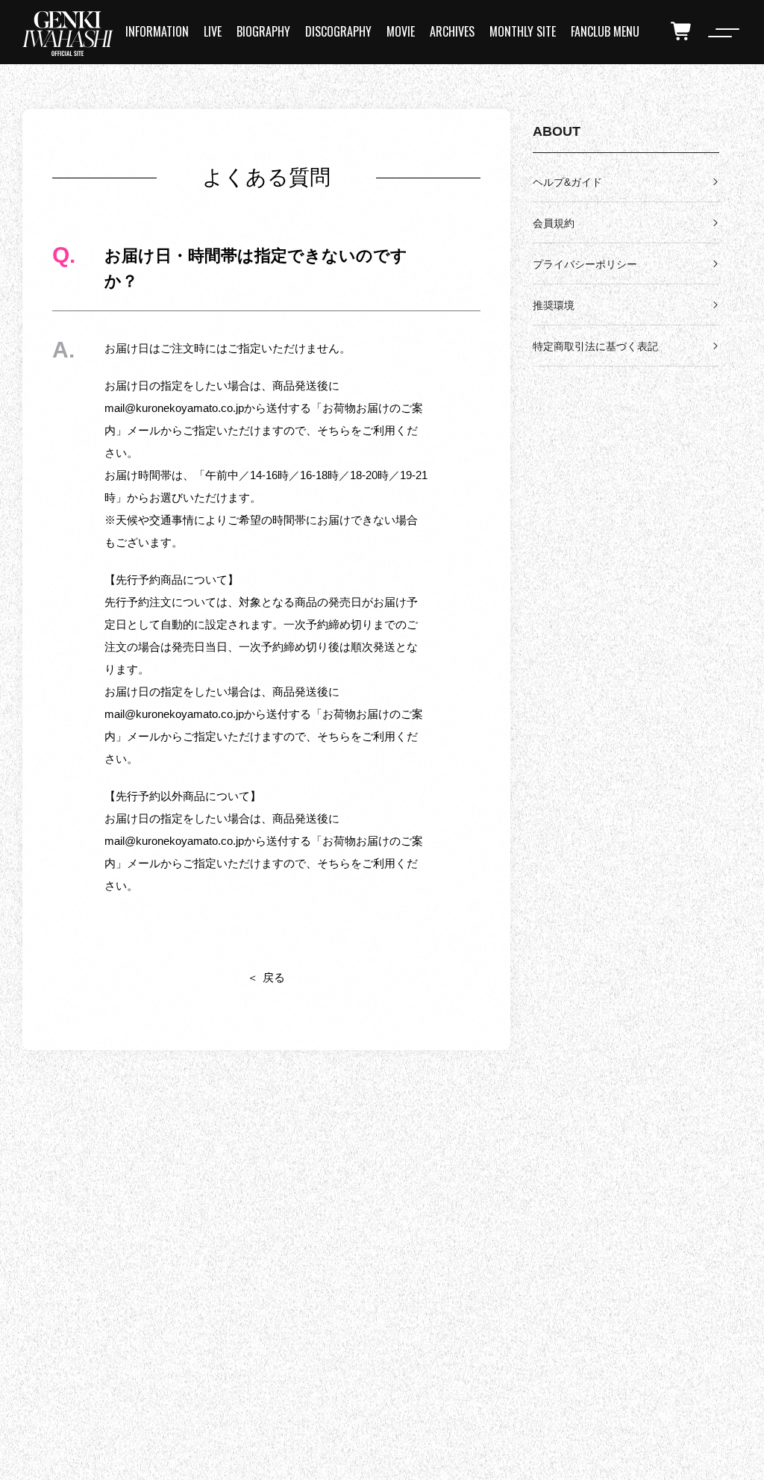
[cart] (682, 31)
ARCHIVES (452, 31)
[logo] (67, 33)
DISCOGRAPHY (338, 31)
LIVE (213, 31)
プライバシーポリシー (585, 264)
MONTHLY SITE (522, 31)
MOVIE (400, 31)
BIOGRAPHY (263, 31)
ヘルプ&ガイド (567, 182)
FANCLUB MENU (605, 31)
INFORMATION (157, 31)
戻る (274, 977)
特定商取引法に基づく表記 (595, 346)
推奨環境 (553, 305)
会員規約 (553, 223)
